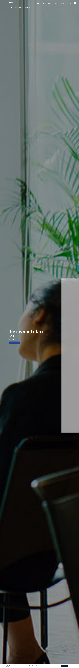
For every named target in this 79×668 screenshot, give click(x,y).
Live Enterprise (36, 3)
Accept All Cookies (64, 665)
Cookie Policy (10, 666)
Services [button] (10, 7)
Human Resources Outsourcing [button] (17, 7)
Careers (62, 3)
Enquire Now (77, 268)
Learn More (14, 340)
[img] (11, 3)
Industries (49, 3)
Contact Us (56, 3)
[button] (70, 3)
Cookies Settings (56, 665)
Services (43, 3)
